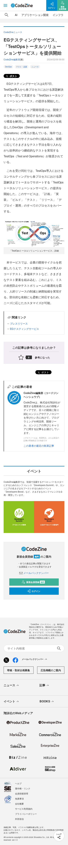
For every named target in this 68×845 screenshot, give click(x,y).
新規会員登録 (35, 582)
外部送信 (19, 818)
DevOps (8, 66)
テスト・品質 (21, 66)
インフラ (58, 15)
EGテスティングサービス (24, 329)
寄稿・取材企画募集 (18, 670)
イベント (9, 701)
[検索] (6, 15)
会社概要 (19, 803)
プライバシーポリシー (26, 813)
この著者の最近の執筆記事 (39, 445)
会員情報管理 (21, 793)
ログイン (36, 591)
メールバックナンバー (36, 573)
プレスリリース (19, 323)
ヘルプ (18, 783)
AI (16, 15)
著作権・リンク (22, 788)
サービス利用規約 (23, 808)
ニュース (35, 66)
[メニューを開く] (5, 5)
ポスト (13, 76)
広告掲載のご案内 (51, 670)
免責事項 (19, 798)
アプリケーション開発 (35, 15)
